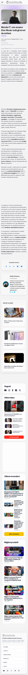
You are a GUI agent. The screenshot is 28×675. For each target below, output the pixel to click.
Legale (5, 666)
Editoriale (5, 48)
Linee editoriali (7, 654)
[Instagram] (12, 292)
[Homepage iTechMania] (8, 635)
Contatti (5, 650)
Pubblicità (6, 658)
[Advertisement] (14, 95)
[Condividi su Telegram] (17, 266)
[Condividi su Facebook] (6, 266)
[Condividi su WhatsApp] (13, 266)
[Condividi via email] (21, 266)
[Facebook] (10, 292)
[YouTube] (5, 390)
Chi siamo (5, 646)
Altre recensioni (14, 534)
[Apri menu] (2, 2)
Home (2, 48)
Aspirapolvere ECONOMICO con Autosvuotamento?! (13, 414)
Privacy (5, 662)
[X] (20, 390)
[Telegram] (16, 390)
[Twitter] (14, 292)
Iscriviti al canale (14, 437)
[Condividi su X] (10, 266)
